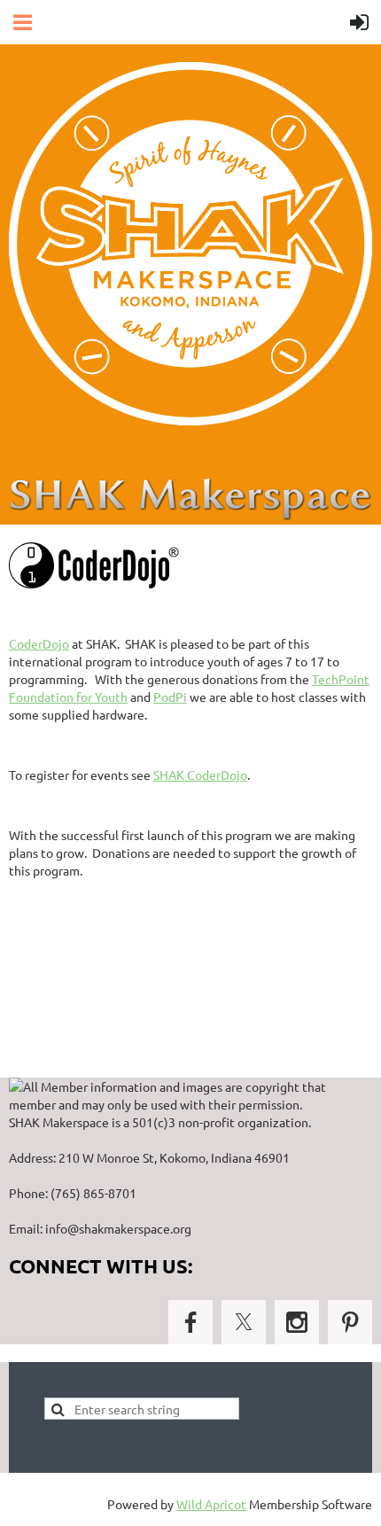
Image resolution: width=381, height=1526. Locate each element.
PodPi (170, 697)
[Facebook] (190, 1322)
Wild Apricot (211, 1504)
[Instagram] (297, 1322)
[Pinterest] (350, 1322)
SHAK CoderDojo (200, 774)
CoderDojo (39, 643)
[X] (244, 1322)
